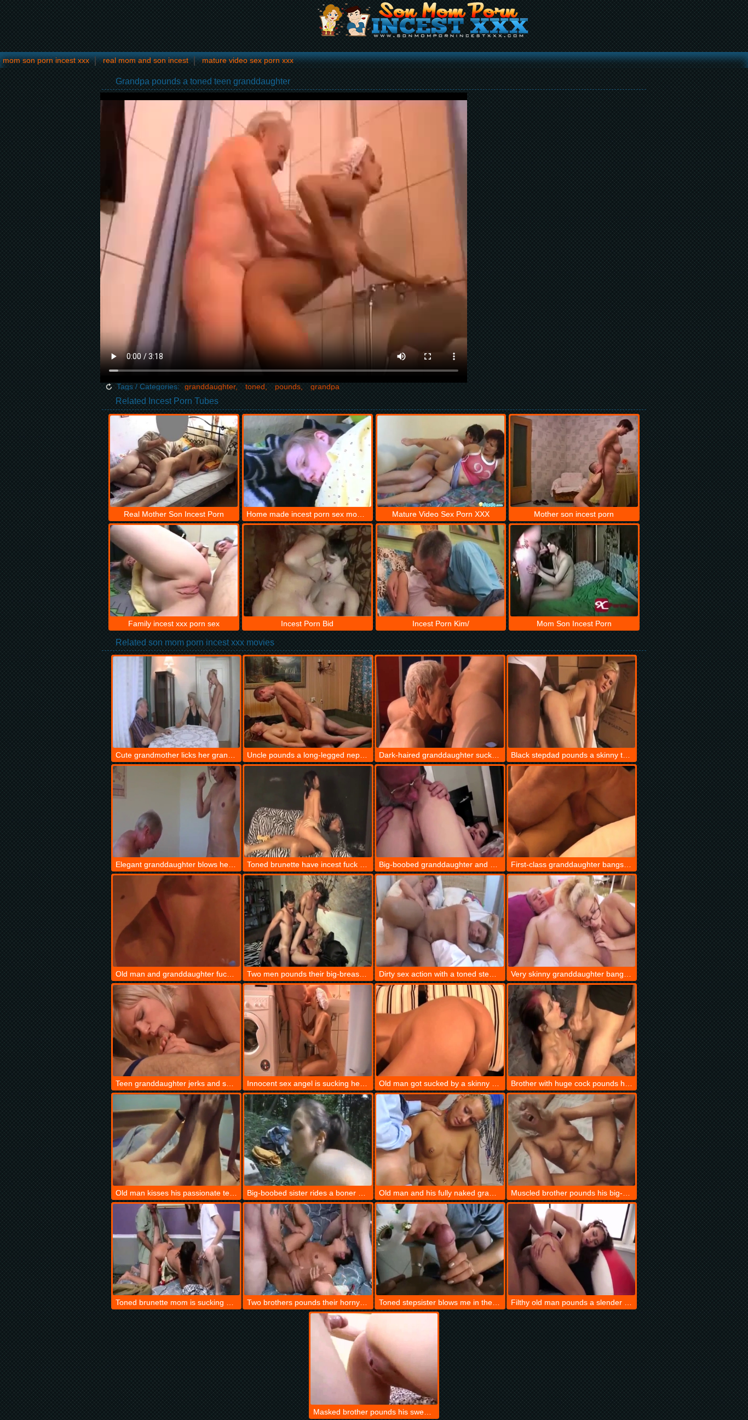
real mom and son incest (145, 60)
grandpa (325, 386)
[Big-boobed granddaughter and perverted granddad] (440, 811)
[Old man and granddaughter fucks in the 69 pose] (176, 921)
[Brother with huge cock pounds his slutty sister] (572, 1030)
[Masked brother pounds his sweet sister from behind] (374, 1359)
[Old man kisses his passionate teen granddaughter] (176, 1140)
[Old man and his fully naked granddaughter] (440, 1140)
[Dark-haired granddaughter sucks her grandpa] (440, 702)
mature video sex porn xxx (248, 60)
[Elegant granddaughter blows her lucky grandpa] (176, 811)
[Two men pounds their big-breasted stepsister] (308, 921)
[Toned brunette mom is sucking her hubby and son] (176, 1249)
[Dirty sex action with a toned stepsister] (440, 921)
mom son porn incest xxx (46, 60)
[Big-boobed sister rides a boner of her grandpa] (308, 1140)
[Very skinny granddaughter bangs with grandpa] (572, 921)
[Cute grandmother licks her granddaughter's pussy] (176, 702)
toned (255, 386)
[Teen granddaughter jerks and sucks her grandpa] (176, 1030)
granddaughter (210, 386)
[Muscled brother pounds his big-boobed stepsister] (572, 1140)
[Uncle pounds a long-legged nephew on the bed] (308, 702)
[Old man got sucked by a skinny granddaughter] (440, 1030)
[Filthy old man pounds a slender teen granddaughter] (572, 1249)
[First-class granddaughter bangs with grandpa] (572, 811)
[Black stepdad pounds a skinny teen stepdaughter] (572, 702)
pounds (288, 386)
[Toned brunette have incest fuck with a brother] (308, 811)
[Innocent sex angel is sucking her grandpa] (308, 1030)
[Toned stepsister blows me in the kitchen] (440, 1249)
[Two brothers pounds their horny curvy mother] (308, 1249)
